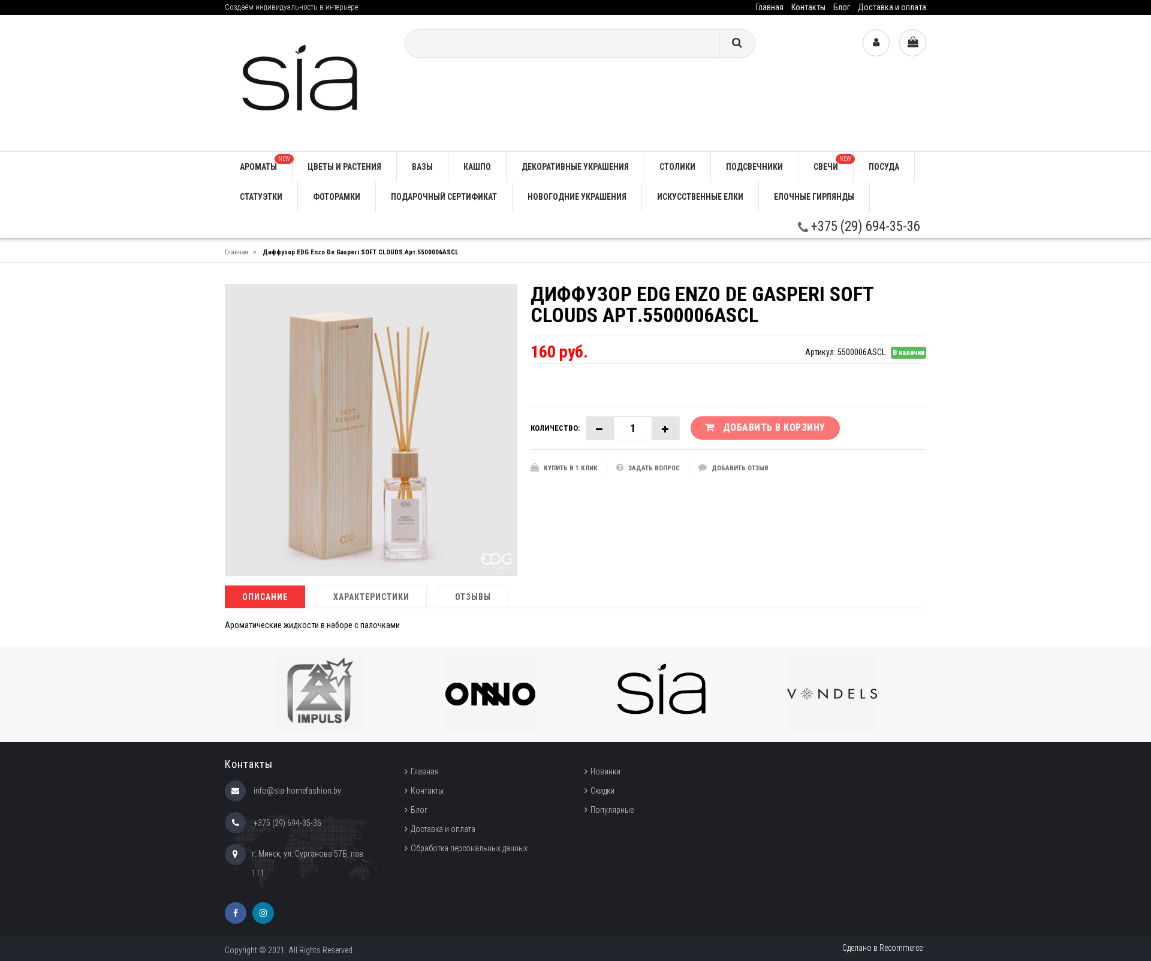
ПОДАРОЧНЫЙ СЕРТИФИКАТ (444, 197)
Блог (841, 7)
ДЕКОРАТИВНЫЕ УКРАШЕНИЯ (575, 167)
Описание (265, 597)
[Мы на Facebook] (235, 913)
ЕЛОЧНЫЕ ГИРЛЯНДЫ (814, 197)
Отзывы (473, 597)
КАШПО (477, 167)
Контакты (808, 7)
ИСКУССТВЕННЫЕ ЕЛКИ (700, 197)
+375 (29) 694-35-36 (864, 226)
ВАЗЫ (422, 167)
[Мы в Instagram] (263, 913)
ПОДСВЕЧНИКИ (754, 167)
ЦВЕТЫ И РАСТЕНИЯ (344, 167)
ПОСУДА (884, 167)
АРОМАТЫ (265, 163)
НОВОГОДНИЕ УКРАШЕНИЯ (577, 197)
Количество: (555, 428)
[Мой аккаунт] (876, 42)
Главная (770, 7)
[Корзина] (912, 42)
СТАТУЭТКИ (261, 197)
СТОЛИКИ (677, 167)
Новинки (605, 771)
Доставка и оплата (892, 7)
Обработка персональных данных (469, 848)
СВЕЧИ (832, 163)
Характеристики (371, 597)
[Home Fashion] (306, 82)
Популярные (612, 810)
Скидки (602, 790)
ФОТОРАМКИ (336, 197)
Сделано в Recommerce (882, 948)
